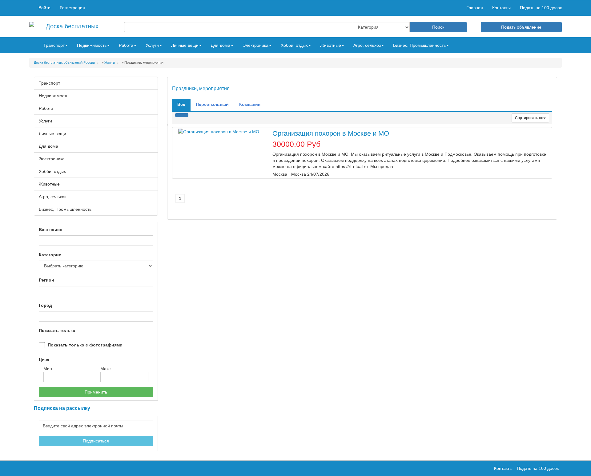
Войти (44, 7)
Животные (49, 184)
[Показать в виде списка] (185, 115)
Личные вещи (52, 133)
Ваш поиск (50, 229)
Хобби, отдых (52, 171)
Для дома (48, 146)
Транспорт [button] (54, 45)
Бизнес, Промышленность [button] (419, 45)
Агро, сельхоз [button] (367, 45)
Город (45, 305)
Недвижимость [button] (92, 45)
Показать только (57, 330)
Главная (474, 7)
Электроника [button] (255, 45)
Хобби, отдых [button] (294, 45)
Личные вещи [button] (185, 45)
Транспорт (49, 83)
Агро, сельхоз (52, 196)
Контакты (501, 7)
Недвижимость (53, 95)
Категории (50, 254)
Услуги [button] (152, 45)
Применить (96, 392)
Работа (46, 108)
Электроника (52, 158)
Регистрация (72, 7)
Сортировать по (529, 118)
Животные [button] (330, 45)
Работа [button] (126, 45)
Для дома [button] (220, 45)
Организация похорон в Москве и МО (330, 133)
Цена (44, 359)
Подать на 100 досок (541, 7)
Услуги (45, 120)
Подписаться (96, 440)
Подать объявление (521, 27)
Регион (46, 280)
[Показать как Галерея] (178, 115)
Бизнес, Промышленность (65, 209)
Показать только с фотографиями (85, 344)
